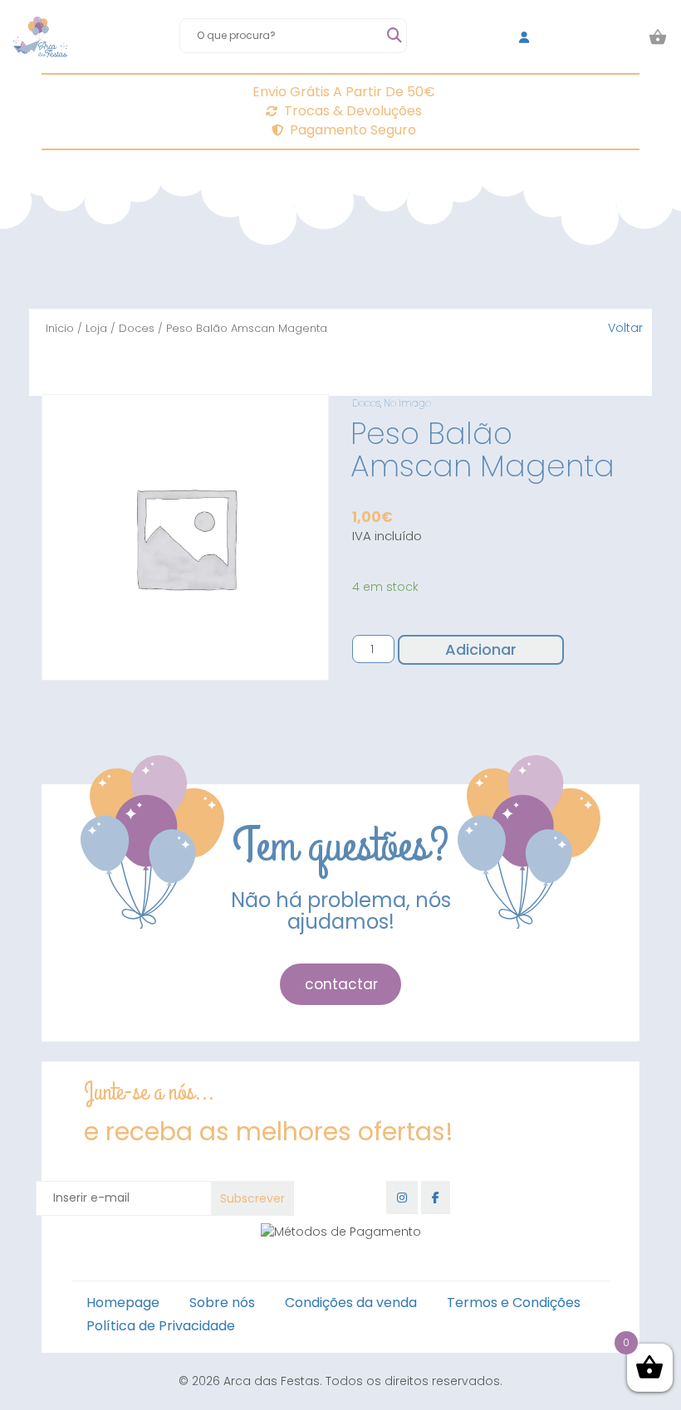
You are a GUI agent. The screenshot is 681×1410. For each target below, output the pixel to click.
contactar (341, 984)
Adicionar (481, 649)
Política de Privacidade (160, 1325)
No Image (407, 403)
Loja (96, 328)
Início (60, 328)
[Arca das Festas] (40, 37)
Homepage (122, 1302)
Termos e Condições (514, 1302)
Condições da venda (351, 1302)
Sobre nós (222, 1302)
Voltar (625, 328)
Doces (136, 328)
